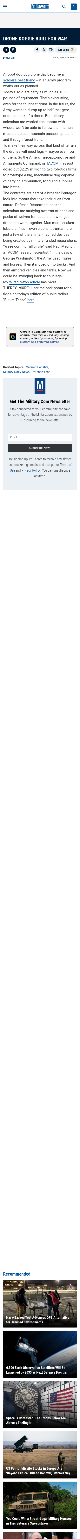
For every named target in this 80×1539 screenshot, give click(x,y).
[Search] (64, 7)
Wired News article (24, 282)
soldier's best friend (19, 80)
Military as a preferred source (39, 341)
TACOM (52, 163)
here (30, 300)
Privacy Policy (31, 470)
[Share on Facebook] (37, 50)
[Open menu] (5, 7)
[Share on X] (44, 50)
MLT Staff (10, 57)
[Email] (51, 50)
